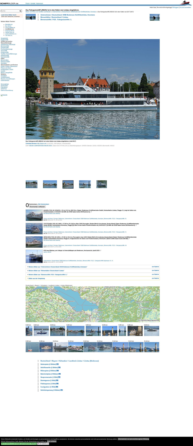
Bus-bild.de (8, 26)
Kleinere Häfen (5, 61)
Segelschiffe (4, 40)
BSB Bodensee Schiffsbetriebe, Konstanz (83, 12)
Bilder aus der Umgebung (37, 278)
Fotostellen (4, 87)
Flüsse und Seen (6, 68)
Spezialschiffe (5, 57)
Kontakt (33, 3)
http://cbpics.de (41, 143)
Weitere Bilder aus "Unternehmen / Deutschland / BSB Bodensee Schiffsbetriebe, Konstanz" (58, 267)
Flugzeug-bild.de (9, 30)
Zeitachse (4, 89)
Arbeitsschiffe (5, 55)
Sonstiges (4, 76)
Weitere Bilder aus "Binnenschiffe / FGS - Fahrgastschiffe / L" (48, 274)
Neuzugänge (5, 84)
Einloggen (175, 7)
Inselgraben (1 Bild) (48, 387)
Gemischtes (4, 85)
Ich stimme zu (43, 444)
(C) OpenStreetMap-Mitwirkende (149, 320)
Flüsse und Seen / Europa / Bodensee (54, 218)
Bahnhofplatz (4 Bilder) (49, 374)
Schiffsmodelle (5, 77)
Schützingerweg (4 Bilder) (50, 390)
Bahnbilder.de (9, 24)
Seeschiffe (4, 51)
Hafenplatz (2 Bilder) (48, 364)
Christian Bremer (31, 143)
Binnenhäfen (5, 60)
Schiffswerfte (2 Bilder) (49, 367)
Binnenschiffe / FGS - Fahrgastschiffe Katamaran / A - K (98, 260)
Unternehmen (56, 12)
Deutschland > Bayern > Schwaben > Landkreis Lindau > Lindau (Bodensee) (49, 285)
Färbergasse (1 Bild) (48, 384)
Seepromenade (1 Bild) (49, 377)
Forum (28, 3)
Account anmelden (185, 7)
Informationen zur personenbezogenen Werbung (133, 439)
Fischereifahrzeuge (7, 49)
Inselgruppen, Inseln (7, 69)
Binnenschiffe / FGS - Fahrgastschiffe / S (115, 232)
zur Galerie (155, 266)
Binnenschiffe (5, 46)
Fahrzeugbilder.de (10, 27)
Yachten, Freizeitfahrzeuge (9, 54)
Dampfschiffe (5, 47)
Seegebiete (4, 38)
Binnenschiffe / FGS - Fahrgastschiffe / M (115, 245)
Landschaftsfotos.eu (10, 33)
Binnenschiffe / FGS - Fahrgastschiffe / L (56, 19)
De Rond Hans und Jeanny (52, 213)
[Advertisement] (66, 29)
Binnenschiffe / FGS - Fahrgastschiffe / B (115, 218)
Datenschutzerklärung (7, 90)
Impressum (39, 3)
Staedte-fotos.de (9, 32)
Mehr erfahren (51, 441)
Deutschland (66, 12)
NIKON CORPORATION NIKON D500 (40, 146)
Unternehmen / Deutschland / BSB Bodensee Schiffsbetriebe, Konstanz (68, 15)
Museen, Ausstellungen (8, 79)
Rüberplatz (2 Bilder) (48, 371)
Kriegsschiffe (5, 52)
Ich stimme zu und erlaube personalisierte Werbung (19, 444)
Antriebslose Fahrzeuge (8, 44)
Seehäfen (4, 63)
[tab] (93, 267)
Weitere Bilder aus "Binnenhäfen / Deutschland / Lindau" (46, 270)
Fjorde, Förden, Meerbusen (9, 66)
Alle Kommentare (43, 204)
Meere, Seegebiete (6, 72)
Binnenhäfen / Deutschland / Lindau (54, 17)
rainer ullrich (47, 252)
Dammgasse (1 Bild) (48, 380)
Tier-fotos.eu (8, 35)
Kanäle (3, 71)
